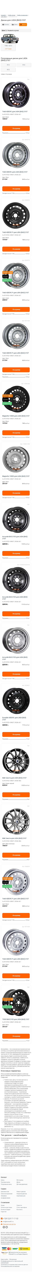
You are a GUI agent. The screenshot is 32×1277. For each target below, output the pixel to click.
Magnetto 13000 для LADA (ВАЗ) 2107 (15, 416)
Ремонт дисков (21, 1191)
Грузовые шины (5, 1182)
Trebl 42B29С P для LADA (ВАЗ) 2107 (15, 899)
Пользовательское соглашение (10, 1266)
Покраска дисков (22, 1193)
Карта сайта (4, 1259)
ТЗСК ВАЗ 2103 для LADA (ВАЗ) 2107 (15, 1019)
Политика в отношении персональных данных (14, 1264)
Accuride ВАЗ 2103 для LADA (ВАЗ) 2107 (14, 538)
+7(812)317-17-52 (10, 1219)
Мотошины (20, 1180)
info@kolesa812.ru (8, 1221)
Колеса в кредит (5, 1209)
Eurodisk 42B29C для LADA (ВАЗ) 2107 (14, 719)
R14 (24, 65)
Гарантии (3, 1211)
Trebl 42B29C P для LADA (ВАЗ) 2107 (15, 232)
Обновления (13, 1259)
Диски (24, 24)
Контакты (19, 1209)
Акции (2, 1205)
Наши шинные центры (9, 1224)
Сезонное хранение (6, 1193)
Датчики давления (22, 1184)
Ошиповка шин (21, 1196)
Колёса (7, 24)
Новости (19, 1205)
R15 (8, 70)
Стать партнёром (22, 1207)
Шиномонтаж (5, 1191)
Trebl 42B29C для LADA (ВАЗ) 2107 (14, 111)
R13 (8, 65)
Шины (16, 24)
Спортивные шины (6, 1184)
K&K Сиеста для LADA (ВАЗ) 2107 (14, 778)
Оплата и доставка (6, 1207)
